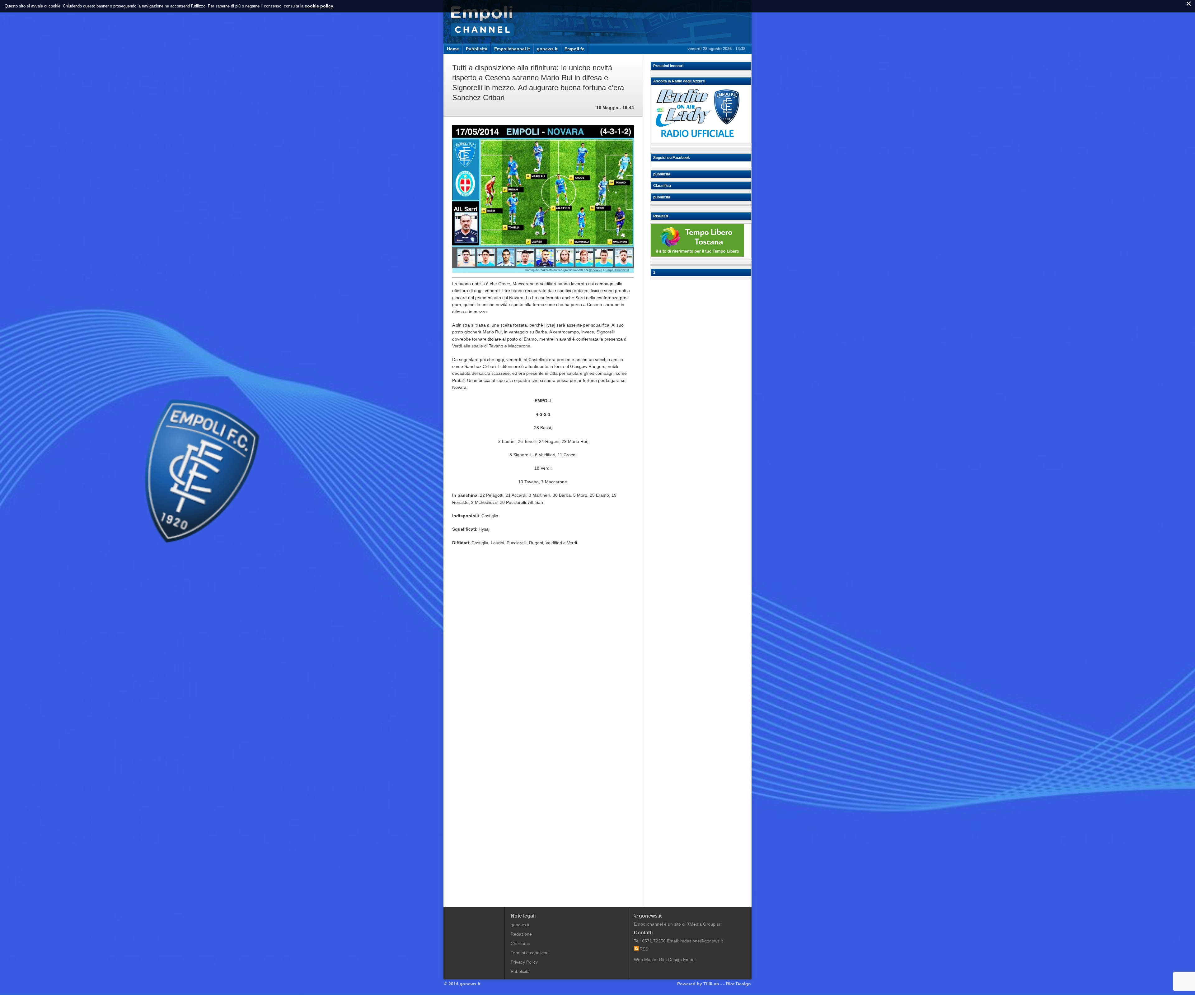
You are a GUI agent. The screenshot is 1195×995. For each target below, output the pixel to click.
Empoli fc (574, 48)
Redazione (521, 934)
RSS (644, 948)
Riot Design (738, 983)
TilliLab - (712, 983)
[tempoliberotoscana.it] (697, 255)
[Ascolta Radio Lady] (697, 140)
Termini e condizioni (530, 952)
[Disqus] (543, 645)
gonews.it (547, 48)
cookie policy (319, 5)
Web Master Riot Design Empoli (665, 959)
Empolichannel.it (512, 48)
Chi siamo (520, 943)
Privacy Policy (524, 962)
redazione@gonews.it (701, 940)
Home (453, 48)
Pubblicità (476, 48)
